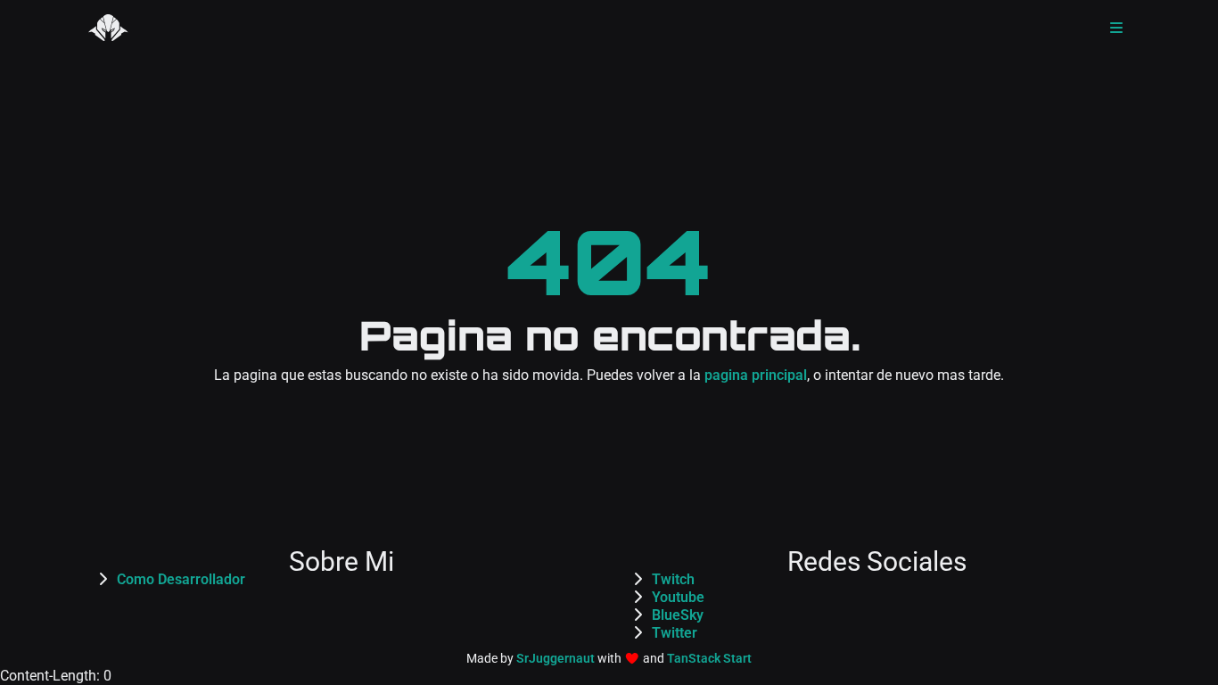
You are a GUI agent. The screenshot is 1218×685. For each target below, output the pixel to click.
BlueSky (678, 615)
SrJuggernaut (555, 658)
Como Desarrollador (181, 579)
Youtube (678, 597)
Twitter (674, 632)
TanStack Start (709, 658)
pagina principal (755, 375)
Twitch (673, 579)
